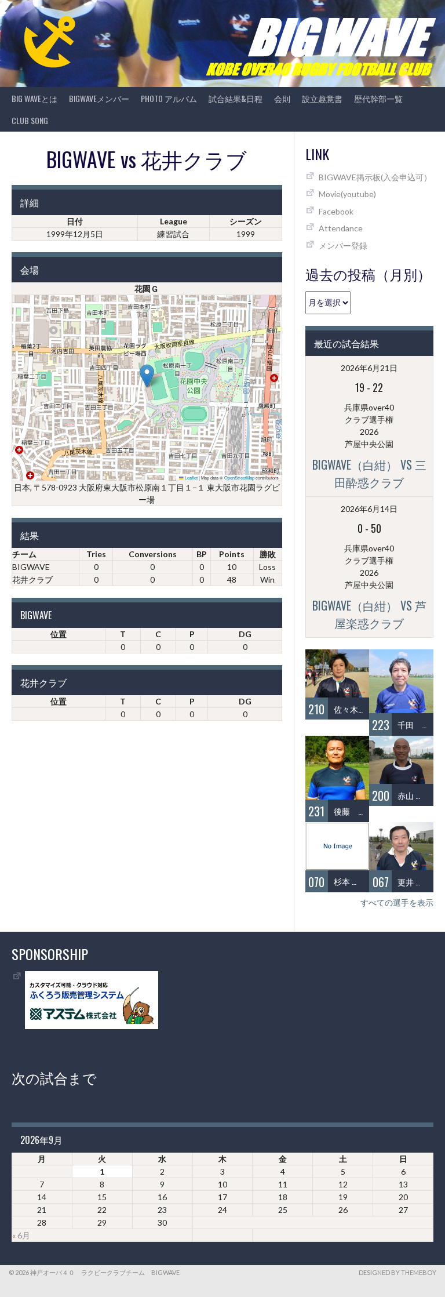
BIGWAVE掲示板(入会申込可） (375, 177)
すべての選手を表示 (396, 902)
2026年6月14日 (369, 509)
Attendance (341, 228)
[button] (147, 376)
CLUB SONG (30, 120)
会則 (282, 98)
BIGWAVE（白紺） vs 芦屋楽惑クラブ (369, 614)
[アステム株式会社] (91, 1026)
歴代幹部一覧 (378, 98)
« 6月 (21, 1235)
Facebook (336, 211)
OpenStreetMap (239, 477)
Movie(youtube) (347, 194)
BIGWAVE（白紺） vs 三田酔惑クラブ (369, 473)
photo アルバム (169, 98)
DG (245, 634)
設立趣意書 (322, 98)
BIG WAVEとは (34, 98)
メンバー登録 (343, 245)
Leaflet (191, 477)
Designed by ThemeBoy (397, 1272)
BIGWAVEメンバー (99, 98)
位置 (58, 634)
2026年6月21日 (369, 368)
